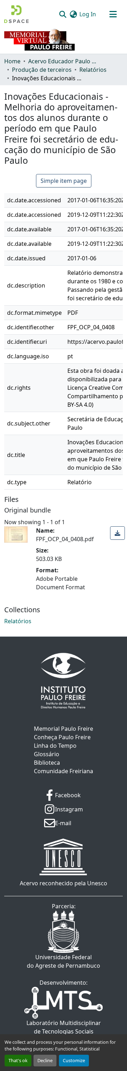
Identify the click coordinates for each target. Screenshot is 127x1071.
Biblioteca (47, 762)
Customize (74, 1060)
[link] (117, 533)
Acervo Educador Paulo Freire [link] (63, 61)
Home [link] (12, 61)
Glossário (46, 754)
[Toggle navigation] (113, 14)
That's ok (18, 1060)
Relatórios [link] (93, 70)
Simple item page (64, 181)
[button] (16, 14)
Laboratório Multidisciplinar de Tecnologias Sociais (63, 1027)
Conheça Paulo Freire (62, 737)
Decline (45, 1060)
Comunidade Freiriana (63, 771)
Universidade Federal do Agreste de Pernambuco (63, 961)
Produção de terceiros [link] (42, 70)
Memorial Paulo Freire (63, 729)
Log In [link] (87, 14)
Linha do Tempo (55, 745)
